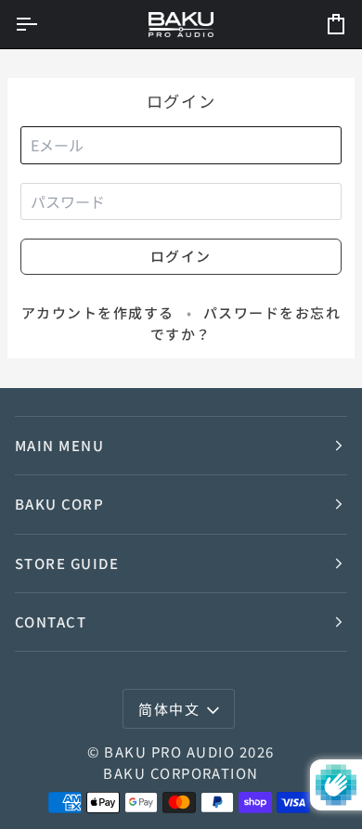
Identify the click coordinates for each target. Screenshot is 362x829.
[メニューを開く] (43, 24)
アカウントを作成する (98, 312)
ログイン (181, 256)
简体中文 (169, 709)
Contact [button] (50, 621)
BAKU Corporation (181, 773)
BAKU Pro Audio (169, 751)
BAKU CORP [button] (59, 503)
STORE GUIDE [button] (67, 563)
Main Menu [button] (59, 445)
